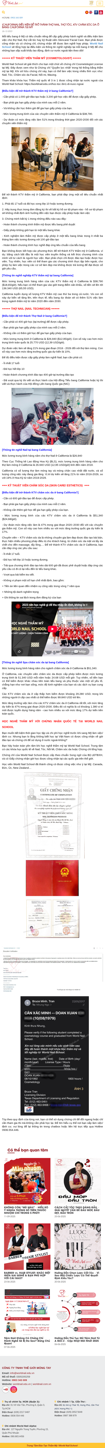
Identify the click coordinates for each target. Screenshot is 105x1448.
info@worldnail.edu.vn (22, 1373)
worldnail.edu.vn (22, 1384)
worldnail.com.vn (42, 1384)
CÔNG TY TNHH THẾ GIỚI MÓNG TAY (26, 1367)
